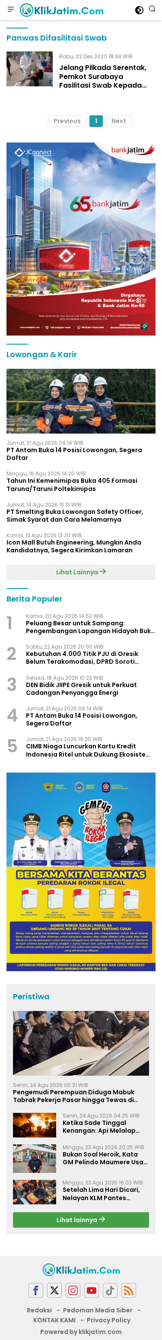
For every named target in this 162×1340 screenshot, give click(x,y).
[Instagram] (73, 1290)
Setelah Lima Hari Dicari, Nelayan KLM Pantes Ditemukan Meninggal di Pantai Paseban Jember (101, 1193)
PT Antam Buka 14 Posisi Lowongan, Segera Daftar (74, 454)
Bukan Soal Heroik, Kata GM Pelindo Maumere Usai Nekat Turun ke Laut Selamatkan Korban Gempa (104, 1158)
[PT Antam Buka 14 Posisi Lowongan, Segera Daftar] (81, 401)
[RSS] (128, 1290)
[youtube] (91, 1290)
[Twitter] (54, 1290)
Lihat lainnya (77, 1220)
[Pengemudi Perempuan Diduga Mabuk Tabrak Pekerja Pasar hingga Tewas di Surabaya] (81, 1043)
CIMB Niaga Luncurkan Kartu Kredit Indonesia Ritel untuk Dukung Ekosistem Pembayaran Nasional (89, 750)
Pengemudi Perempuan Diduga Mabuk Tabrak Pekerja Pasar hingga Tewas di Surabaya (73, 1096)
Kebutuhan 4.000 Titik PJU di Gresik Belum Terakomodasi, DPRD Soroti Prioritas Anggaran (82, 657)
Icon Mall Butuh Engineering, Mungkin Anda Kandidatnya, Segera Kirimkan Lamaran (73, 546)
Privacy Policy (108, 1320)
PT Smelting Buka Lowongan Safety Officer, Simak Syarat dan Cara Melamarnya (74, 515)
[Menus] (10, 10)
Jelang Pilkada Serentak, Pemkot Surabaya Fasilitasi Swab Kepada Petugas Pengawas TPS (102, 81)
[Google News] (110, 1290)
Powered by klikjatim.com (81, 1331)
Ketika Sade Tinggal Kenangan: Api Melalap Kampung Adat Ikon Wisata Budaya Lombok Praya (100, 1126)
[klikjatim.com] (60, 10)
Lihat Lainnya (77, 572)
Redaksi (39, 1310)
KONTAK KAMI (54, 1320)
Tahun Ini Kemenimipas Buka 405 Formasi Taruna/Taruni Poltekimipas (71, 484)
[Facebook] (36, 1290)
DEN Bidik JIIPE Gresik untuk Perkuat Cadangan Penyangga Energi (81, 689)
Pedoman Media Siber (98, 1310)
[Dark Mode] (139, 10)
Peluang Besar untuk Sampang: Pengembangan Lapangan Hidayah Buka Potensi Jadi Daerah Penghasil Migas (90, 627)
